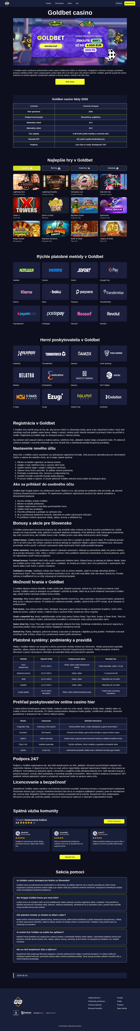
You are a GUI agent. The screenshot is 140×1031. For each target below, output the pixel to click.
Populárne (25, 168)
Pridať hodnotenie (114, 821)
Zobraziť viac (70, 857)
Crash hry (83, 168)
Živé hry (54, 168)
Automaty (111, 168)
